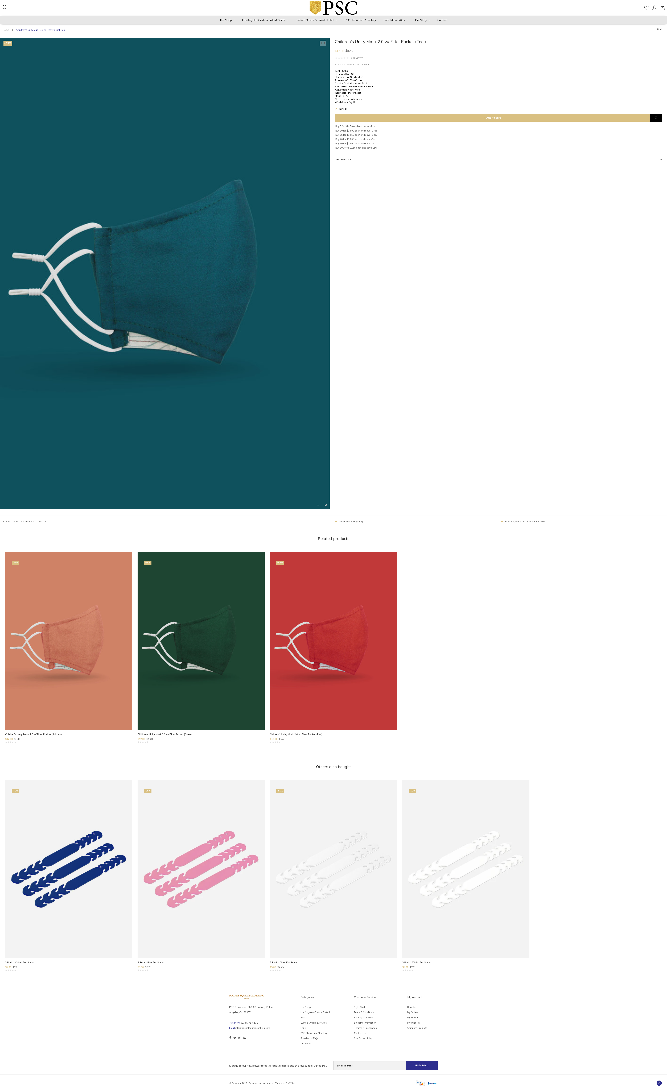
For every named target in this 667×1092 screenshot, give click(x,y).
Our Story (421, 20)
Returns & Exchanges (365, 1028)
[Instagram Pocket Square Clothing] (239, 1038)
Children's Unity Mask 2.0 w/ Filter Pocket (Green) (165, 734)
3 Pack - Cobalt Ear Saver (19, 962)
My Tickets (412, 1017)
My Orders (412, 1012)
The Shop (226, 20)
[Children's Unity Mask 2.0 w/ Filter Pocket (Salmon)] (68, 641)
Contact (442, 20)
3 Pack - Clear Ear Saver (283, 962)
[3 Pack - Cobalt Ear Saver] (68, 869)
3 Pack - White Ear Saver (416, 962)
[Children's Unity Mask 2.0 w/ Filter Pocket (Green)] (201, 641)
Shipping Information (365, 1022)
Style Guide (360, 1007)
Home (6, 29)
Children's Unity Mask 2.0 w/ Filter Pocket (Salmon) (33, 734)
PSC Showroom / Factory (360, 20)
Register (411, 1007)
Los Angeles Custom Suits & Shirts (263, 20)
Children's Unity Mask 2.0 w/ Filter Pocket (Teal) (41, 29)
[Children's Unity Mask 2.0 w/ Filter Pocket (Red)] (333, 641)
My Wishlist (413, 1022)
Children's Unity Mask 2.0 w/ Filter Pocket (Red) (296, 734)
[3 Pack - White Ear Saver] (465, 869)
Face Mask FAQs (394, 20)
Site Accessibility (363, 1038)
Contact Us (360, 1033)
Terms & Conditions (364, 1012)
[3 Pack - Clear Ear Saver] (333, 869)
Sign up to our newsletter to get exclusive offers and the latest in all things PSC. (278, 1065)
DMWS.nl (290, 1083)
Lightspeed (267, 1083)
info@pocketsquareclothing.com (252, 1028)
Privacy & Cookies (363, 1017)
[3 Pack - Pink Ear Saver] (201, 869)
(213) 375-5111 (249, 1022)
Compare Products (417, 1028)
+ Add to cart (492, 117)
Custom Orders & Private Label (315, 20)
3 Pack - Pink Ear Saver (151, 962)
